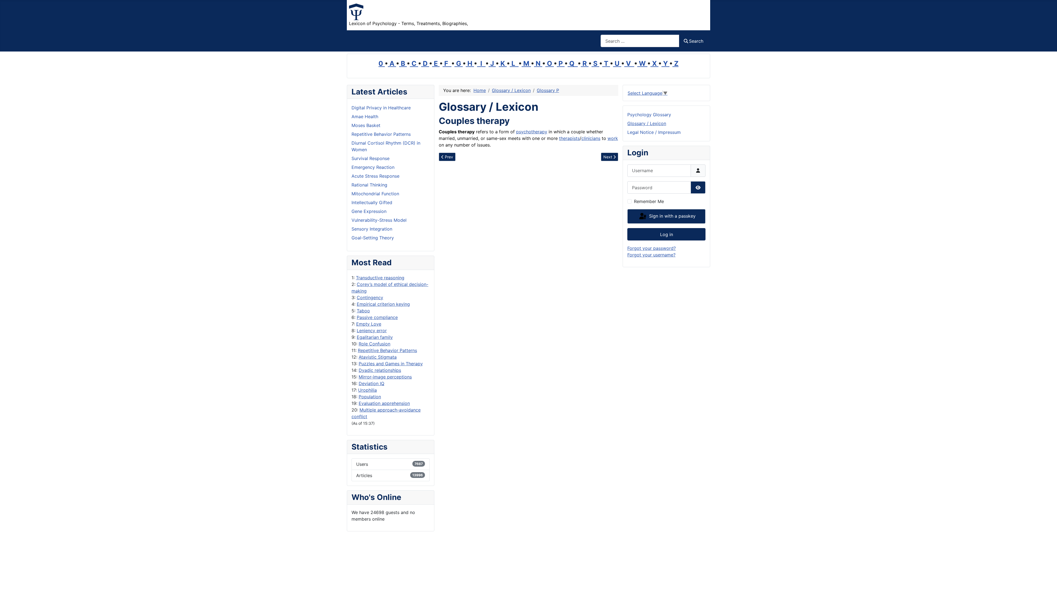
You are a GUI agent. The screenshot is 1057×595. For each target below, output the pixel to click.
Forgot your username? (651, 255)
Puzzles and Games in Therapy (391, 363)
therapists (569, 138)
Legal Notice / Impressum (654, 132)
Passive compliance (377, 317)
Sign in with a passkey (672, 216)
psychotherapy (531, 131)
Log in (666, 234)
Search (696, 41)
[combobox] (640, 41)
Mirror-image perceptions (385, 377)
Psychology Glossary (649, 114)
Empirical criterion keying (383, 304)
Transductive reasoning (380, 277)
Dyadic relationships (380, 370)
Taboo (363, 310)
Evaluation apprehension (384, 403)
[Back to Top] (1047, 585)
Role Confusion (374, 344)
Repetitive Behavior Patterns (387, 350)
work (612, 138)
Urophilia (367, 390)
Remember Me (649, 201)
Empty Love (368, 324)
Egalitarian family (375, 337)
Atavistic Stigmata (378, 357)
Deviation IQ (371, 383)
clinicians (590, 138)
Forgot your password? (651, 248)
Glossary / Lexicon (646, 123)
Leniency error (372, 330)
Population (370, 396)
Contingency (370, 297)
